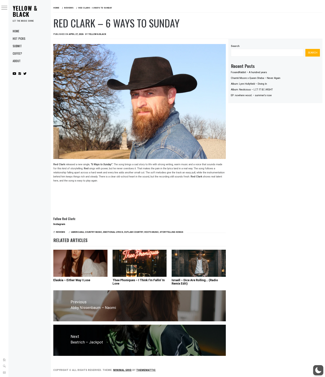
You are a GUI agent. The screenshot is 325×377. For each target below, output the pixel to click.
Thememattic (146, 370)
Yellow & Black (25, 11)
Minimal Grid (122, 370)
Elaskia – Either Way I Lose (71, 280)
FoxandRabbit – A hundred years (249, 72)
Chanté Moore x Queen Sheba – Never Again (255, 78)
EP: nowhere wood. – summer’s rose (251, 95)
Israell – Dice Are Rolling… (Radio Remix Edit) (195, 281)
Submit (17, 46)
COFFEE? (17, 53)
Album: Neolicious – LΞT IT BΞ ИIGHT (252, 89)
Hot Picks (19, 39)
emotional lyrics (113, 232)
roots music (151, 232)
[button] (318, 370)
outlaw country (133, 232)
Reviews (60, 232)
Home (16, 31)
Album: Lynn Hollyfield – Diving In (249, 83)
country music (93, 232)
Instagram (59, 224)
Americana (77, 232)
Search (235, 46)
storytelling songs (171, 232)
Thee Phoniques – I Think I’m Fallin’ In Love (139, 281)
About (17, 61)
